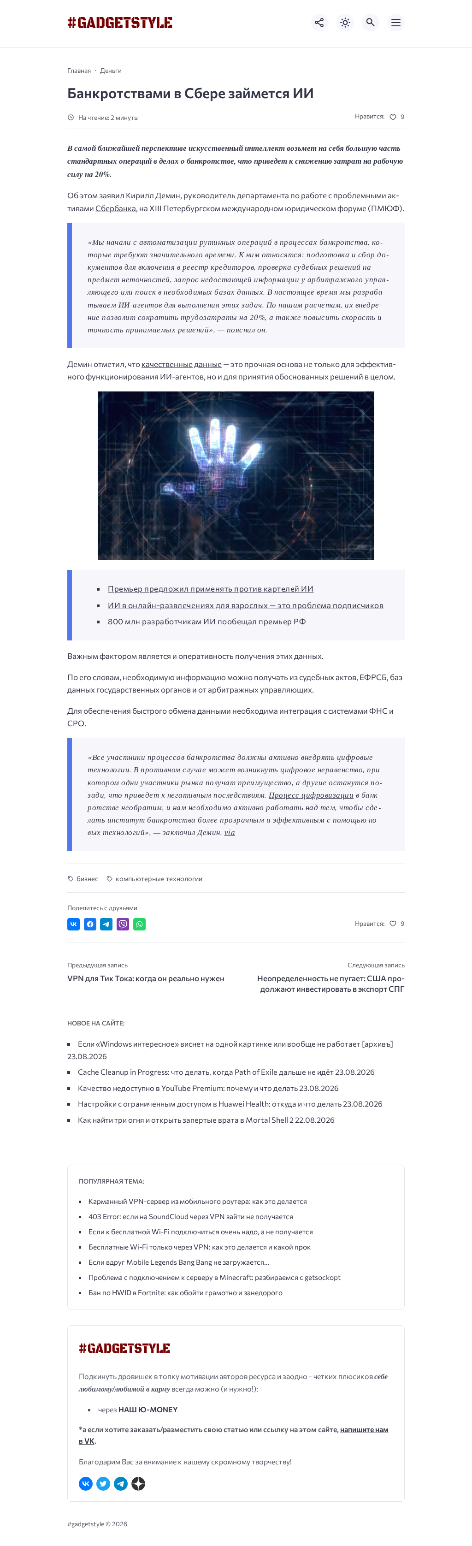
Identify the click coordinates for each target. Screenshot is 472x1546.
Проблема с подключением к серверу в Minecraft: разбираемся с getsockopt (214, 1277)
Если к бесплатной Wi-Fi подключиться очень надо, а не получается (200, 1231)
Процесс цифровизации (311, 794)
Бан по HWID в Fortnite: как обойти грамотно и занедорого (185, 1292)
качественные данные (182, 364)
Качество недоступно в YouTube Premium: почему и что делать (188, 1087)
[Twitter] (103, 1484)
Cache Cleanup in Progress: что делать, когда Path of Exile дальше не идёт (206, 1071)
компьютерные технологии (159, 878)
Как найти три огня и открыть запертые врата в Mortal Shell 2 (186, 1119)
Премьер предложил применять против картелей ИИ (210, 588)
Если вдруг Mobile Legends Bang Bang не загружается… (178, 1261)
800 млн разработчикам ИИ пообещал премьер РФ (207, 621)
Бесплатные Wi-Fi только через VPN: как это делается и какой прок (199, 1246)
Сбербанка (115, 208)
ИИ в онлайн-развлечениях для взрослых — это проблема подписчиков (246, 605)
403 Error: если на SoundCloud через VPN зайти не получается (190, 1216)
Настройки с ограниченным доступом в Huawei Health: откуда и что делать (210, 1103)
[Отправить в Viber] (123, 924)
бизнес (87, 878)
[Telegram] (121, 1484)
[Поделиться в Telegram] (106, 924)
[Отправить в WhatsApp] (139, 924)
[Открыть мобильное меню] (396, 22)
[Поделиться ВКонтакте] (73, 924)
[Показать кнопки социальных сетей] (320, 22)
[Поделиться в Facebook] (90, 924)
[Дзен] (138, 1484)
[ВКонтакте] (86, 1484)
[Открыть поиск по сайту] (370, 22)
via (230, 832)
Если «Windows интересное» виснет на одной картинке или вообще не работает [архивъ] (235, 1043)
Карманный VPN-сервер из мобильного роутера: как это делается (197, 1201)
